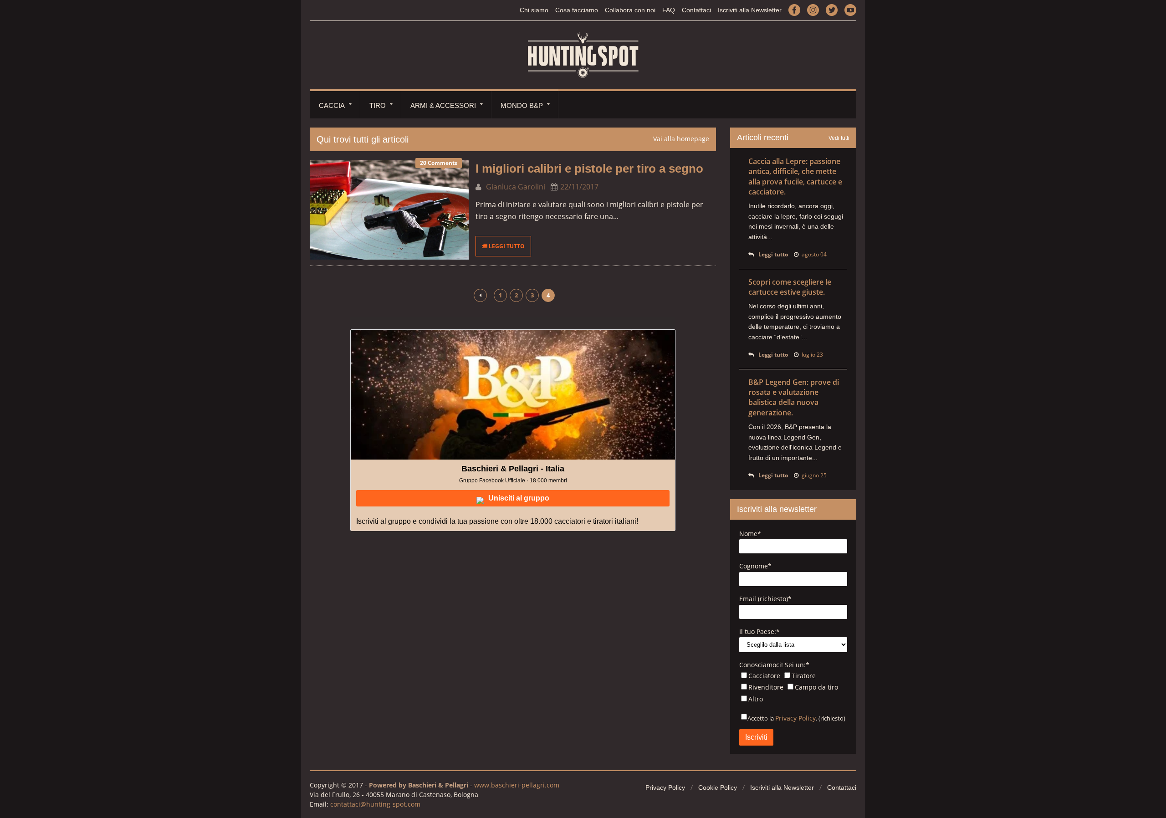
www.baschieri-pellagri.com (516, 785)
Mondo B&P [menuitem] (522, 105)
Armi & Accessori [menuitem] (443, 105)
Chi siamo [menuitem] (534, 10)
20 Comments (438, 163)
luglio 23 (812, 354)
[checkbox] (793, 688)
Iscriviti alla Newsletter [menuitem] (750, 10)
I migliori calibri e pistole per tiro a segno (589, 168)
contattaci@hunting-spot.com (375, 804)
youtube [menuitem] (850, 9)
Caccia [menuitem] (332, 105)
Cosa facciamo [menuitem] (576, 10)
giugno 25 (814, 475)
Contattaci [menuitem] (696, 10)
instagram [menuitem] (813, 9)
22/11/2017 (579, 187)
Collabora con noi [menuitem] (630, 10)
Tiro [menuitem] (377, 105)
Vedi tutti (838, 138)
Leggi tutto (506, 246)
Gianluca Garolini (514, 187)
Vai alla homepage (681, 138)
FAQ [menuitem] (668, 10)
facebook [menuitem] (794, 9)
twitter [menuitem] (832, 9)
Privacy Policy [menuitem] (665, 787)
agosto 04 (814, 254)
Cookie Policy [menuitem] (717, 787)
